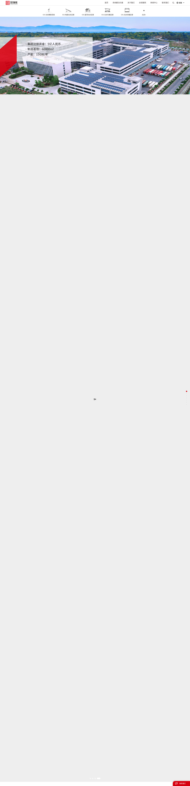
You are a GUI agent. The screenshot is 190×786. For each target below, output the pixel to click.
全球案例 (142, 3)
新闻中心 (153, 3)
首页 (106, 3)
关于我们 (131, 3)
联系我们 (165, 3)
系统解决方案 (118, 3)
